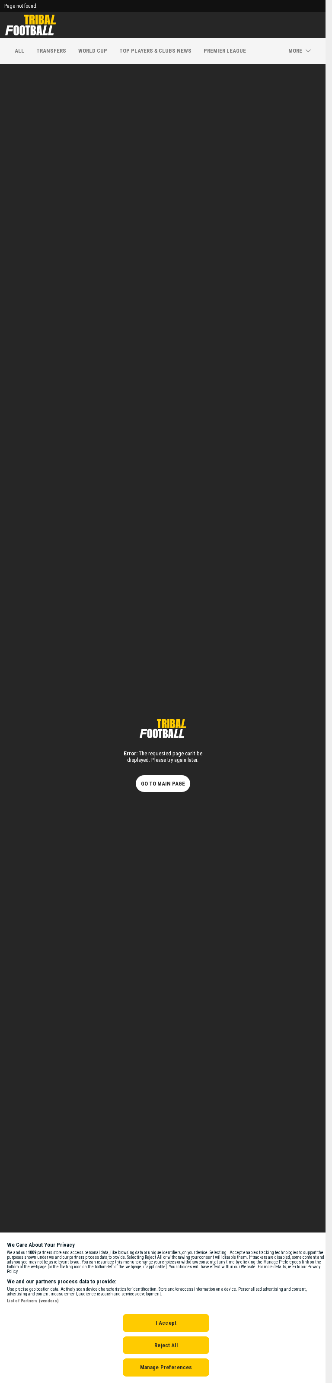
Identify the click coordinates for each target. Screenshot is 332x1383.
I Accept (166, 1323)
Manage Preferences (166, 1367)
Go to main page (163, 783)
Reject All (165, 1345)
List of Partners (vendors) (33, 1300)
